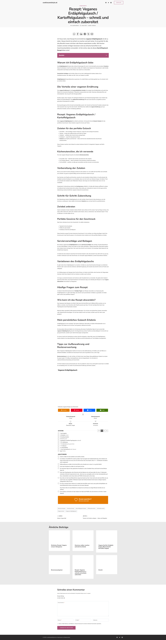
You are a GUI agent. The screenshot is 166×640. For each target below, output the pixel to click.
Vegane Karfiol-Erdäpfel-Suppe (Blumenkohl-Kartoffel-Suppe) (106, 546)
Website (95, 620)
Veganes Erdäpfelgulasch (71, 511)
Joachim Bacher (75, 25)
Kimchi (100, 570)
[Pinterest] (84, 34)
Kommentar (61, 602)
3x (106, 430)
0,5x (99, 430)
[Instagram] (111, 2)
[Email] (92, 34)
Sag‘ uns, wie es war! (84, 500)
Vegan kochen (61, 511)
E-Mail (103, 410)
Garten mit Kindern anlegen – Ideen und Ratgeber (95, 517)
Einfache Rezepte (61, 508)
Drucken (65, 410)
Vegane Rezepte (83, 5)
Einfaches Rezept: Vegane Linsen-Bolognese (59, 546)
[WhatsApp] (74, 34)
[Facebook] (106, 2)
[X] (88, 34)
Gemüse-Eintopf (70, 508)
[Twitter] (108, 2)
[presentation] (59, 536)
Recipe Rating (60, 596)
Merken (77, 410)
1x (101, 430)
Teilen (90, 410)
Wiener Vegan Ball (61, 517)
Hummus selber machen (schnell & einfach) (82, 546)
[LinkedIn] (81, 34)
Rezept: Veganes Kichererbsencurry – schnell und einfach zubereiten (81, 572)
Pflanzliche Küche (91, 508)
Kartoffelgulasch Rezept (81, 508)
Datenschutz (67, 637)
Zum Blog (118, 2)
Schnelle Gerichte (100, 508)
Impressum (60, 637)
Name (59, 620)
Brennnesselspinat (56, 570)
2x (104, 430)
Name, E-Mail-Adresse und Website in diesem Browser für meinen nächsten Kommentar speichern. (80, 623)
